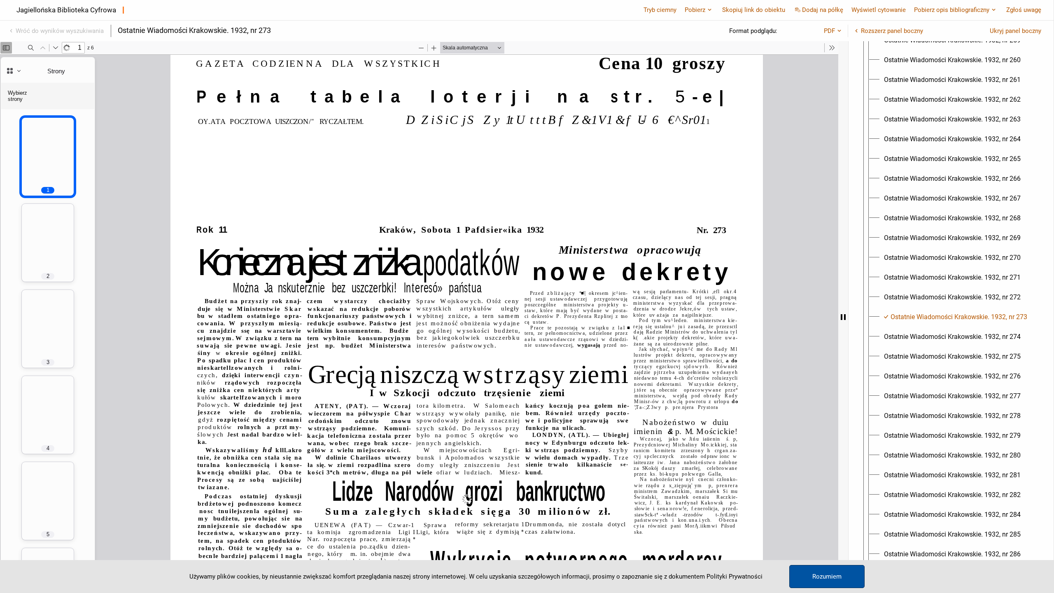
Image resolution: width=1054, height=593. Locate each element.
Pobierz (695, 10)
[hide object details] (843, 317)
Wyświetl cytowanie (878, 10)
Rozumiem (827, 576)
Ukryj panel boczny (1015, 31)
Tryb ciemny (660, 10)
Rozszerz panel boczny (892, 31)
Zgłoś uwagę (1023, 10)
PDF (829, 31)
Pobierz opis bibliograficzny (951, 10)
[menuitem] (952, 60)
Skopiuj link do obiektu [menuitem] (753, 10)
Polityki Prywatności (735, 576)
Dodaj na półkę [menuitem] (822, 10)
